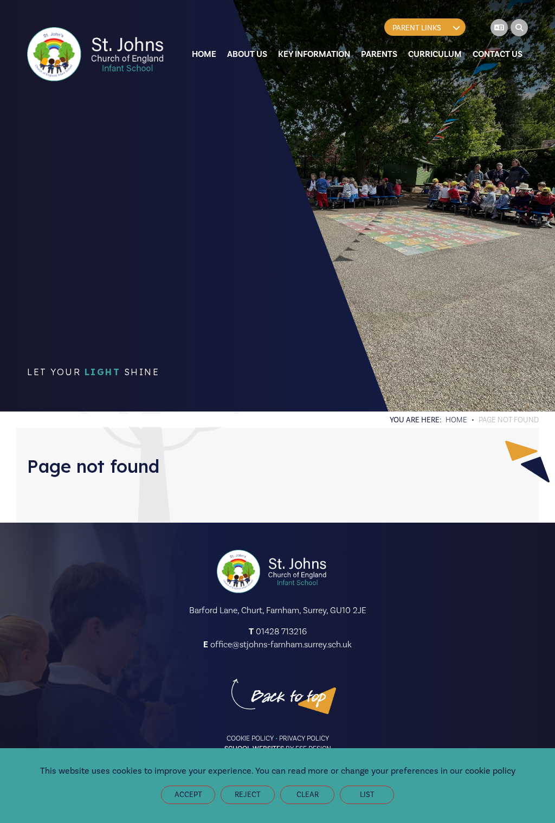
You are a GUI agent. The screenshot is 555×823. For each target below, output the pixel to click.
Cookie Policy (250, 738)
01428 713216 (281, 631)
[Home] (97, 54)
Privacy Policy (304, 738)
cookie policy (490, 771)
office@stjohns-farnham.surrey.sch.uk (281, 644)
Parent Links (416, 28)
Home (456, 419)
